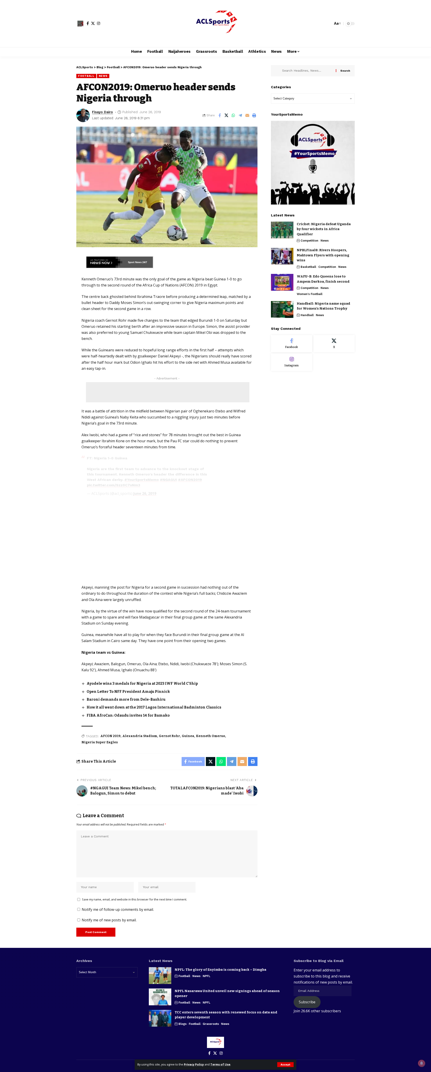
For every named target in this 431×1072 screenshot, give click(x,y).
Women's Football (309, 294)
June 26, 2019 (144, 493)
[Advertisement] (167, 392)
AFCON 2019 (110, 736)
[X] (93, 23)
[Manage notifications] (421, 1063)
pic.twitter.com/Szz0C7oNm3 (113, 485)
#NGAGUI (168, 480)
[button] (285, 1064)
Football (86, 75)
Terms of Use (220, 1064)
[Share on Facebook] (219, 115)
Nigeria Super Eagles (99, 742)
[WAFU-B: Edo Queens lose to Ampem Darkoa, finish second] (282, 282)
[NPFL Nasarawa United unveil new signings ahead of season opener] (160, 996)
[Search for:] (307, 70)
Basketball (308, 267)
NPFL (206, 976)
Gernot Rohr (169, 736)
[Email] (247, 115)
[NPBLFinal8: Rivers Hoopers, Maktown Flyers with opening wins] (282, 256)
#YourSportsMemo (141, 480)
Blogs (182, 1024)
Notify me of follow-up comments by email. (118, 909)
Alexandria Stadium (139, 736)
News (103, 75)
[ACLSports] (215, 23)
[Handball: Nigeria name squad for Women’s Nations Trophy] (282, 309)
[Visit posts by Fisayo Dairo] (83, 115)
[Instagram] (98, 23)
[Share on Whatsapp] (233, 115)
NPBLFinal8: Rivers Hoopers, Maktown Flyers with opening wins (323, 255)
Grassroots (211, 1024)
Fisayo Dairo (102, 112)
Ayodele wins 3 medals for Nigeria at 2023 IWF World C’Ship (142, 683)
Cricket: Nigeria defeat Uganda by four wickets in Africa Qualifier (324, 229)
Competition (309, 240)
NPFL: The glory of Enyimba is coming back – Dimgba (220, 970)
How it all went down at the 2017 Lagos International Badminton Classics (154, 707)
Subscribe (307, 1001)
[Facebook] (88, 23)
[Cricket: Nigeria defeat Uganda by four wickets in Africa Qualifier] (282, 230)
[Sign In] (80, 23)
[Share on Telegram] (240, 115)
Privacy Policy (194, 1064)
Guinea (188, 736)
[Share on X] (226, 115)
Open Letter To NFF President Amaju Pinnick (128, 691)
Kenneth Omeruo (210, 736)
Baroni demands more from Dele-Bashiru (126, 699)
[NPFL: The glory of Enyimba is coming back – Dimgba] (160, 975)
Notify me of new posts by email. (109, 920)
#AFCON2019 (190, 480)
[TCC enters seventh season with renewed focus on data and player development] (160, 1018)
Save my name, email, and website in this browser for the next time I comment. (134, 899)
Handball (307, 315)
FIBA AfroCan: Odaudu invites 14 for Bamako (128, 715)
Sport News (135, 262)
